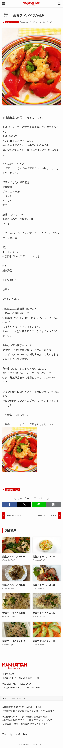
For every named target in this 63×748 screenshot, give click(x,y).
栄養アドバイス (12, 22)
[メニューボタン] (3, 3)
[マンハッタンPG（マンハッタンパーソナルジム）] (31, 3)
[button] (9, 504)
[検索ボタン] (59, 3)
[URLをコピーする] (53, 504)
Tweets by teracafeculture (15, 734)
